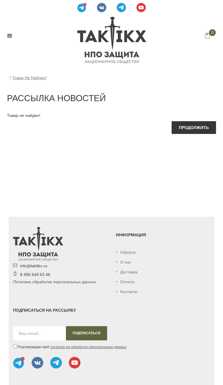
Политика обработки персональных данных (54, 281)
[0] (207, 36)
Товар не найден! (29, 77)
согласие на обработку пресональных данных (88, 347)
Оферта (128, 252)
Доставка (128, 272)
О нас (125, 262)
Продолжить (194, 127)
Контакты (129, 291)
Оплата (127, 281)
